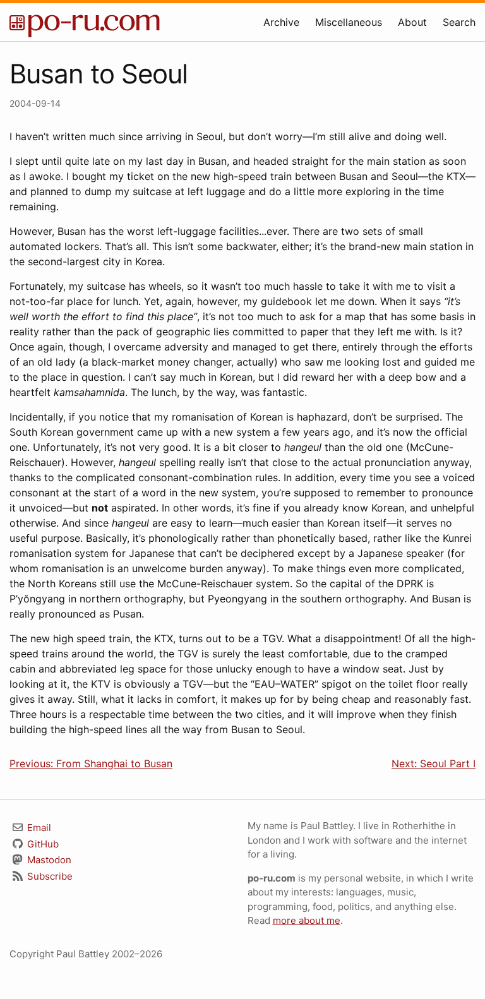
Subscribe (49, 876)
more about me (306, 920)
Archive (281, 22)
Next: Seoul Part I (434, 763)
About (412, 22)
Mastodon (48, 860)
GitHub (42, 844)
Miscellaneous (348, 22)
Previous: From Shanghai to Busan (90, 763)
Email (38, 828)
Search (459, 22)
